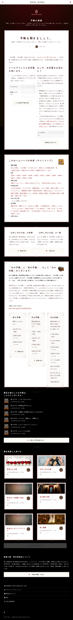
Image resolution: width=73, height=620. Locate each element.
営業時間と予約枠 (26, 190)
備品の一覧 (18, 195)
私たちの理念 (14, 168)
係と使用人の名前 (55, 193)
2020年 (60, 175)
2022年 (19, 178)
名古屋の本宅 (45, 497)
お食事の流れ (35, 188)
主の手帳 (70, 2)
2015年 (30, 175)
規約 (7, 597)
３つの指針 (23, 168)
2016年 (36, 175)
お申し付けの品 (45, 469)
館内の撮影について (25, 193)
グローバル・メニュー (2, 2)
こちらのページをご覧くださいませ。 (46, 57)
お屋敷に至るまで (41, 170)
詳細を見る (23, 250)
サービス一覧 (26, 188)
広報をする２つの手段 (27, 170)
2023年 (24, 178)
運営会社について (11, 593)
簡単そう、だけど (57, 206)
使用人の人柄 (12, 469)
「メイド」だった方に (17, 208)
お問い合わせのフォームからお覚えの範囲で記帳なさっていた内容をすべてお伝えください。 (51, 124)
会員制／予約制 (43, 193)
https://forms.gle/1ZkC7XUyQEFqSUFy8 (20, 308)
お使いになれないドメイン (32, 183)
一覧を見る (51, 250)
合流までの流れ (29, 208)
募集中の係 (14, 206)
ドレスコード (58, 190)
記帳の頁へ (20, 351)
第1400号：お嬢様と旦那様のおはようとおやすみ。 (27, 412)
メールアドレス (14, 86)
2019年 (54, 175)
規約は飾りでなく (25, 211)
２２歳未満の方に (45, 206)
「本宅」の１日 (50, 208)
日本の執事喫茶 (10, 601)
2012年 (13, 175)
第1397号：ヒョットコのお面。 (21, 431)
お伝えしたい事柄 (33, 206)
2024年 (30, 178)
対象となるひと (48, 190)
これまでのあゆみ (16, 188)
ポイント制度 (45, 188)
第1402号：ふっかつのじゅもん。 (22, 399)
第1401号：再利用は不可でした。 (22, 405)
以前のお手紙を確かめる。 (37, 440)
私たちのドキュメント (49, 211)
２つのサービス (32, 168)
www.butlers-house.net (21, 617)
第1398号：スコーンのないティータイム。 (24, 424)
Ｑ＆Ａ (49, 170)
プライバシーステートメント (14, 589)
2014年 (24, 175)
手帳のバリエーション (17, 183)
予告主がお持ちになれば (49, 183)
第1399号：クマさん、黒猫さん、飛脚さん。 (25, 418)
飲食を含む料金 (37, 190)
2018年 (48, 175)
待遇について (22, 206)
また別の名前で (36, 211)
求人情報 (43, 527)
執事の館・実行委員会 (37, 2)
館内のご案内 (54, 188)
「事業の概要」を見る (37, 574)
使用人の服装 (14, 193)
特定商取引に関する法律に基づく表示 (16, 586)
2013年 (19, 175)
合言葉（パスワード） (14, 93)
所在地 (35, 193)
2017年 (42, 175)
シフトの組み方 (40, 208)
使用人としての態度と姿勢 (46, 168)
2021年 (13, 178)
